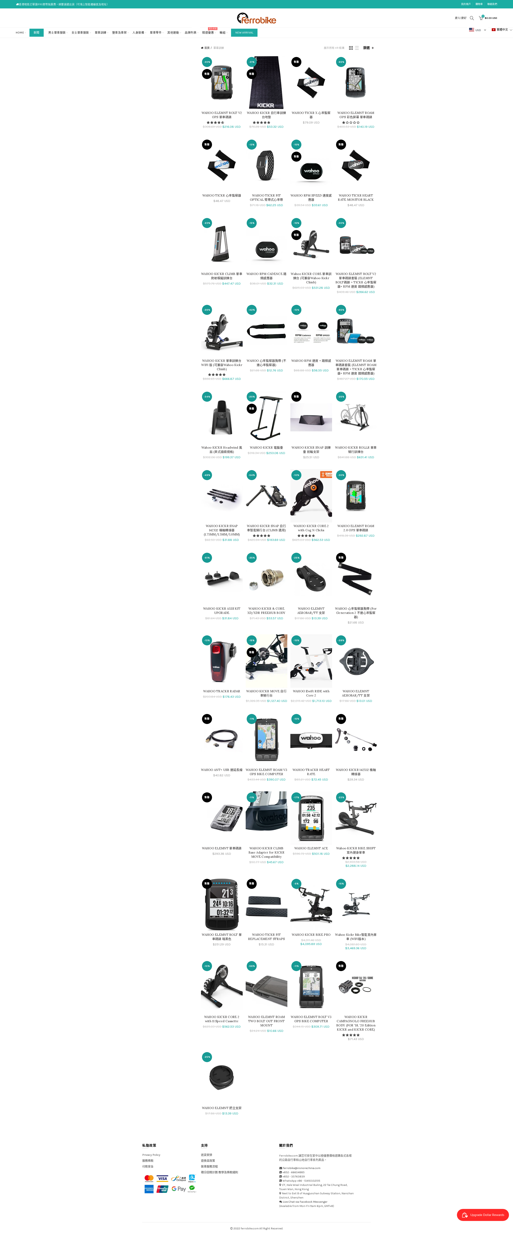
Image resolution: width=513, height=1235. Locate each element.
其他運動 (173, 32)
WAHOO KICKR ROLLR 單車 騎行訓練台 (356, 450)
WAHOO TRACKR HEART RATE (311, 772)
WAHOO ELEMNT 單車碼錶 (222, 848)
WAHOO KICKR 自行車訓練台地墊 (266, 115)
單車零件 (156, 32)
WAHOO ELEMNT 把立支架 (222, 1108)
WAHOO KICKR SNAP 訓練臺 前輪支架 (311, 450)
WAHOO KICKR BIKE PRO (311, 935)
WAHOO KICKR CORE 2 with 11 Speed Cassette (221, 1019)
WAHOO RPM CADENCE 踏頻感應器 (266, 276)
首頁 (207, 47)
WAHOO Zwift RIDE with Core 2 (311, 693)
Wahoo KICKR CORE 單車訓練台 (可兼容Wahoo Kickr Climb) (311, 278)
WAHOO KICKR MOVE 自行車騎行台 (266, 693)
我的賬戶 (466, 4)
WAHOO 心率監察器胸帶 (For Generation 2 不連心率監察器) (356, 613)
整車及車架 (119, 32)
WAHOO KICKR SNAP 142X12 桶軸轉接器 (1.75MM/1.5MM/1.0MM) (222, 530)
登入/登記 (460, 17)
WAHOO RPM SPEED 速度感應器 (311, 198)
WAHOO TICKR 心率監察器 (221, 195)
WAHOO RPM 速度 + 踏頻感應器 (311, 363)
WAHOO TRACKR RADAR (221, 691)
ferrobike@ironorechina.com (301, 1168)
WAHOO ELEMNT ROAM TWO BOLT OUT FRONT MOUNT (266, 1021)
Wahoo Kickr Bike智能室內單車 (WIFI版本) (356, 937)
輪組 (222, 32)
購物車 (479, 4)
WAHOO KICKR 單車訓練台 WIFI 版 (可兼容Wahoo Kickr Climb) (221, 365)
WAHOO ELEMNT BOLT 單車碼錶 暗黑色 (222, 937)
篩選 (366, 48)
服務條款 (147, 1160)
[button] (216, 122)
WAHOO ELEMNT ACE (311, 848)
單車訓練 (100, 32)
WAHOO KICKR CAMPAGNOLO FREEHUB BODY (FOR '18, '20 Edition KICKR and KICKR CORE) (356, 1023)
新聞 (36, 32)
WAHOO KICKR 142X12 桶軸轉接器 (356, 772)
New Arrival (244, 32)
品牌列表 (192, 31)
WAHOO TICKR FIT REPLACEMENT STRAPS (266, 937)
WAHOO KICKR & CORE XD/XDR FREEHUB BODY (266, 611)
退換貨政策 (208, 1160)
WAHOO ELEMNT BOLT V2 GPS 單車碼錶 (222, 115)
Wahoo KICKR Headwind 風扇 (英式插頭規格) (221, 450)
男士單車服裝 (57, 32)
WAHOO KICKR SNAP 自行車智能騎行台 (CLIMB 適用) (266, 528)
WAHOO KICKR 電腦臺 (266, 447)
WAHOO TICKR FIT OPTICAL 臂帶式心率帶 (266, 198)
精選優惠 (209, 31)
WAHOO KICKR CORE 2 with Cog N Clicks (311, 528)
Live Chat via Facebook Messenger (305, 1202)
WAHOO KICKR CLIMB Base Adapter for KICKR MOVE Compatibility (266, 852)
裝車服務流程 (209, 1166)
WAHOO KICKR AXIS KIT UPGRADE (221, 611)
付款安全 (147, 1166)
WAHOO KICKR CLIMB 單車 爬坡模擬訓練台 (221, 276)
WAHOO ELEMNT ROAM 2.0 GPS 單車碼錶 (355, 528)
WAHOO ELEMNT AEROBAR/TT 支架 (311, 611)
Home (20, 32)
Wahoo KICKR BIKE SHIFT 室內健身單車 (356, 850)
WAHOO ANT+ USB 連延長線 (221, 770)
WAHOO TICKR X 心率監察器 (311, 115)
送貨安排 (206, 1155)
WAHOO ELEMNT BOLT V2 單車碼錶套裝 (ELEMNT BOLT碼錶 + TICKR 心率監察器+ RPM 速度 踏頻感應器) (356, 280)
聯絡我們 (492, 4)
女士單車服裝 (80, 32)
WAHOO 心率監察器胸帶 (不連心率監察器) (266, 363)
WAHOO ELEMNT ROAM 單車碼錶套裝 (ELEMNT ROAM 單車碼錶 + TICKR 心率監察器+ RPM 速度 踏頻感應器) (355, 367)
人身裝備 (138, 32)
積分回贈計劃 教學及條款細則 (219, 1172)
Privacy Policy (151, 1155)
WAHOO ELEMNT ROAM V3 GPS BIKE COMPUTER (266, 772)
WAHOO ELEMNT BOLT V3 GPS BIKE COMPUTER (311, 1019)
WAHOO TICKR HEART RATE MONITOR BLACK (356, 198)
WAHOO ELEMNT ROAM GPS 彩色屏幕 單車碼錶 (355, 115)
